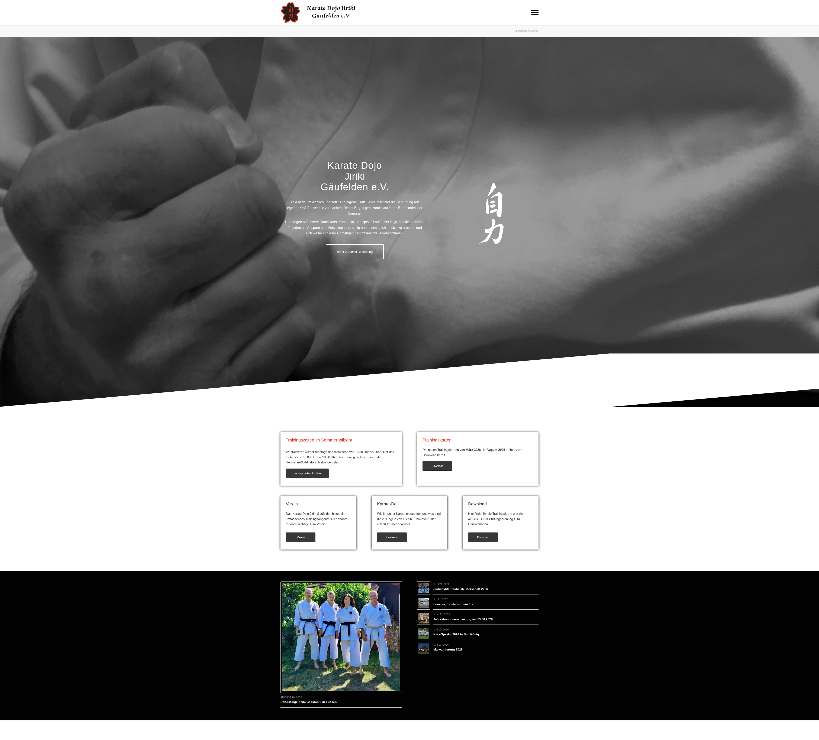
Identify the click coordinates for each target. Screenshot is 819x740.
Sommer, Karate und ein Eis (453, 604)
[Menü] (533, 12)
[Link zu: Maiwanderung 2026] (423, 648)
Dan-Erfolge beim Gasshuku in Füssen (308, 702)
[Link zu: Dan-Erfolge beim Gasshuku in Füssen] (341, 637)
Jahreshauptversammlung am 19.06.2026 (463, 619)
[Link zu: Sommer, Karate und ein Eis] (423, 603)
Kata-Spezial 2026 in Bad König (456, 634)
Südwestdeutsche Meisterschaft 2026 (460, 589)
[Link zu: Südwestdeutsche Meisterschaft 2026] (423, 588)
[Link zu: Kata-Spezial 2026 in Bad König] (423, 633)
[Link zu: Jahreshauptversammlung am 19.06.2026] (423, 618)
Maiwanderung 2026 (448, 649)
